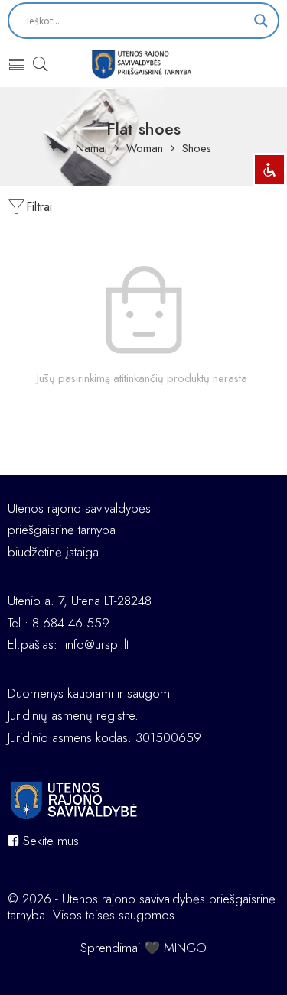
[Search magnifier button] (261, 20)
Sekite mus (49, 840)
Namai (91, 148)
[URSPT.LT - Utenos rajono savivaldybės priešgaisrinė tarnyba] (143, 64)
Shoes (196, 148)
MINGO (185, 947)
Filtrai (39, 207)
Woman (144, 148)
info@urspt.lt (97, 644)
